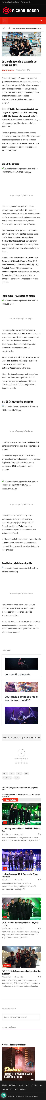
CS (11, 1089)
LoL (9, 28)
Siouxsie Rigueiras (8, 70)
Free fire (34, 1085)
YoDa (16, 778)
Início (3, 28)
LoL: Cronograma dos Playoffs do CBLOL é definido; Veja (21, 829)
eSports (7, 965)
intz (12, 774)
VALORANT (5, 1089)
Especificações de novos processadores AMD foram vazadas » (21, 795)
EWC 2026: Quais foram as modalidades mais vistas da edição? (21, 972)
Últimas (4, 1085)
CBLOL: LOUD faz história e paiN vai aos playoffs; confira (20, 924)
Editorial (23, 1089)
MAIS (16, 1089)
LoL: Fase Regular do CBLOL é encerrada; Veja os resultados (20, 875)
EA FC (27, 1085)
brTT (4, 774)
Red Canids (7, 778)
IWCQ (19, 774)
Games (21, 1085)
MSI (26, 774)
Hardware (12, 1085)
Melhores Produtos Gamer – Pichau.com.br (16, 2)
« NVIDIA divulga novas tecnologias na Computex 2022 (20, 789)
